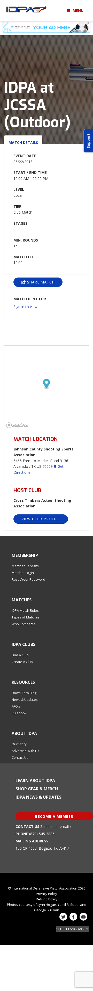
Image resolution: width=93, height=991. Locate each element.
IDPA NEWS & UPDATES (38, 797)
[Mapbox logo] (17, 425)
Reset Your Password (28, 579)
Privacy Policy (46, 893)
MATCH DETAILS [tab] (23, 142)
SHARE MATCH (40, 282)
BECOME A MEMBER (54, 816)
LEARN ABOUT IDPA (35, 780)
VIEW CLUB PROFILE (40, 518)
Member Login (23, 572)
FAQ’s (16, 706)
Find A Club (20, 655)
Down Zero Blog (24, 692)
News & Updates (25, 699)
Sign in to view (25, 306)
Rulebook (19, 713)
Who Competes (24, 624)
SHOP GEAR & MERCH (37, 789)
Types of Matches (26, 617)
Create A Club (22, 661)
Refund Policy (46, 899)
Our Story (19, 744)
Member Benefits (25, 566)
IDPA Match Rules (25, 610)
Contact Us (20, 757)
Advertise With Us (25, 750)
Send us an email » (56, 826)
